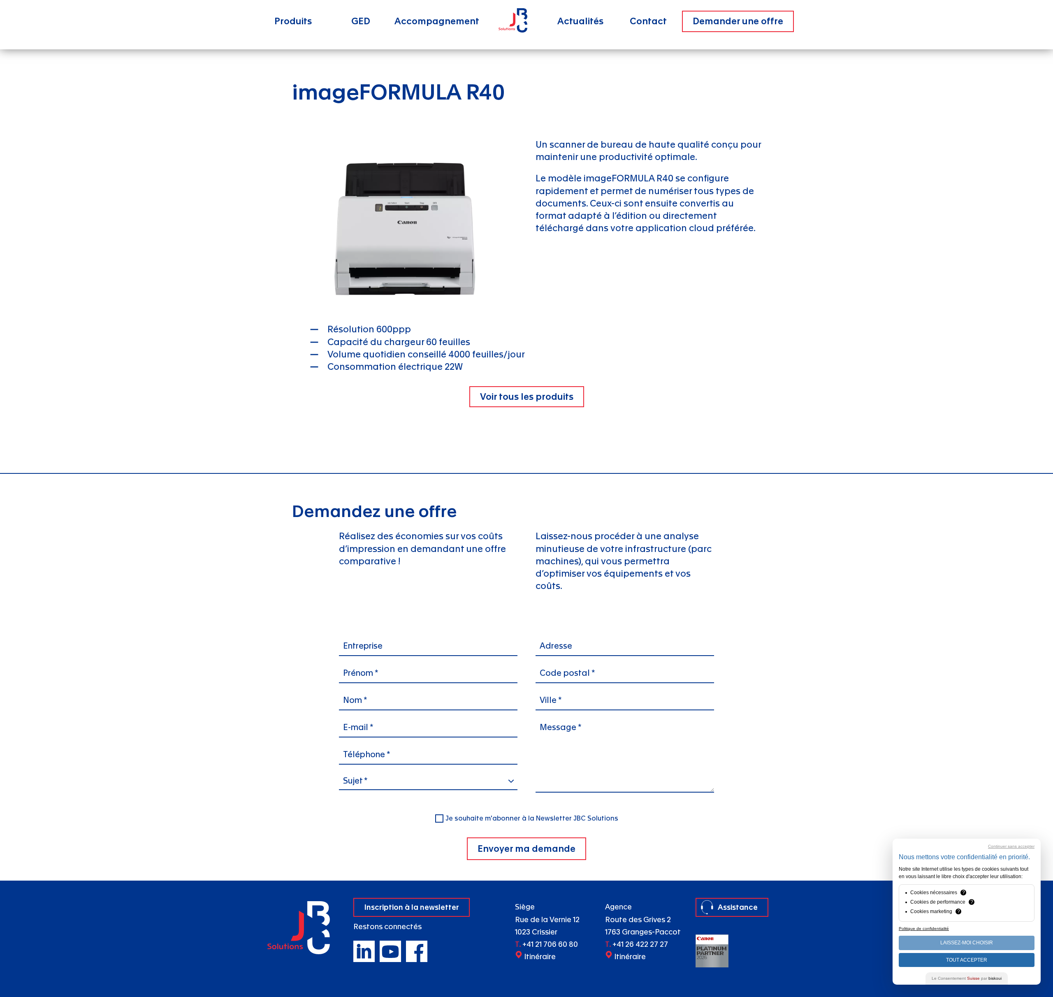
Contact (648, 21)
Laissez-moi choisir (966, 943)
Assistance (738, 907)
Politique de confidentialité (924, 928)
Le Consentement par (967, 978)
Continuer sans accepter (1011, 846)
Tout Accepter (966, 960)
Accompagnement (436, 21)
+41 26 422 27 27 (640, 944)
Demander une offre (738, 21)
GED (360, 21)
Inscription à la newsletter (411, 907)
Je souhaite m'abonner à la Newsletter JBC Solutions (531, 818)
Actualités (580, 21)
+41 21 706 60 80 (550, 944)
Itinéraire (540, 956)
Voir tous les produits (526, 396)
